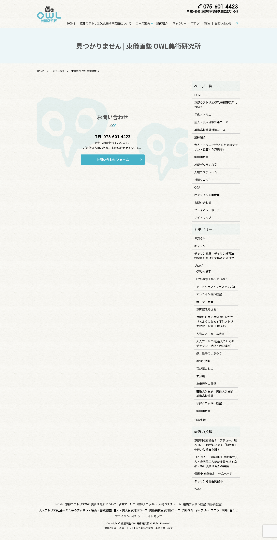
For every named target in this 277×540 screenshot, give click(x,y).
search (239, 23)
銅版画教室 (201, 157)
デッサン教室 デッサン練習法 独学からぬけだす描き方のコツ (215, 255)
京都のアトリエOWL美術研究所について (105, 23)
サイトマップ (202, 217)
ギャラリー (179, 23)
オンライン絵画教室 (207, 195)
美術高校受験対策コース (209, 130)
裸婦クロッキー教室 (209, 403)
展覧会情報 (203, 361)
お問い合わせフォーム (113, 159)
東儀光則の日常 (206, 383)
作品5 (198, 489)
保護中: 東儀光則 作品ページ (213, 473)
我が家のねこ (204, 368)
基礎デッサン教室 (205, 165)
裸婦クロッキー (204, 180)
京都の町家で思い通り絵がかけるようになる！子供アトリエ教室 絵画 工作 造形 (214, 321)
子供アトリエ (202, 114)
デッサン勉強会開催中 (208, 481)
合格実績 (200, 420)
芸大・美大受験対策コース (211, 122)
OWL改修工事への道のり (212, 279)
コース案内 (143, 23)
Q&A (207, 23)
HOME (71, 23)
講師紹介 (162, 23)
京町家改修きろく (207, 309)
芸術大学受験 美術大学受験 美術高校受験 (216, 393)
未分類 (200, 376)
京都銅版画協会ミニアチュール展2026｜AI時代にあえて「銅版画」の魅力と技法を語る (215, 444)
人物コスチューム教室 (210, 334)
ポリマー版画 (204, 302)
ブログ (195, 23)
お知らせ (200, 238)
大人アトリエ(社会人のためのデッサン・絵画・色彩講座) (216, 147)
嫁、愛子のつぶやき (209, 353)
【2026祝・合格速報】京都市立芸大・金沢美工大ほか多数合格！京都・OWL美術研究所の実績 (216, 461)
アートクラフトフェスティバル (216, 287)
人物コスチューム (205, 172)
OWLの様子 (203, 271)
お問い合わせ (223, 23)
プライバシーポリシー (208, 210)
